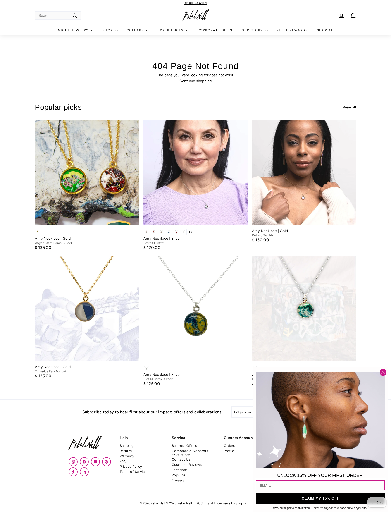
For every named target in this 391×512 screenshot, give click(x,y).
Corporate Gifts (215, 30)
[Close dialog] (383, 372)
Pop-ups (178, 475)
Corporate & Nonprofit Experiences (190, 452)
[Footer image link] (91, 444)
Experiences (171, 30)
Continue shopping (195, 81)
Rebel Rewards (292, 30)
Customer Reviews (187, 465)
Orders (229, 446)
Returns (126, 451)
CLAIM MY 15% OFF (320, 498)
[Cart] (353, 15)
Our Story (253, 30)
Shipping (127, 446)
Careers (178, 480)
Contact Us (181, 459)
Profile (229, 451)
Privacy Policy (131, 466)
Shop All (326, 30)
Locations (180, 470)
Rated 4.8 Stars (195, 3)
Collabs (136, 30)
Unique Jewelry (72, 30)
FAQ (123, 461)
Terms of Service (133, 472)
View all (349, 107)
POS (199, 503)
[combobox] (58, 15)
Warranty (127, 456)
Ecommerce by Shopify (230, 503)
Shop (108, 30)
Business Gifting (184, 446)
